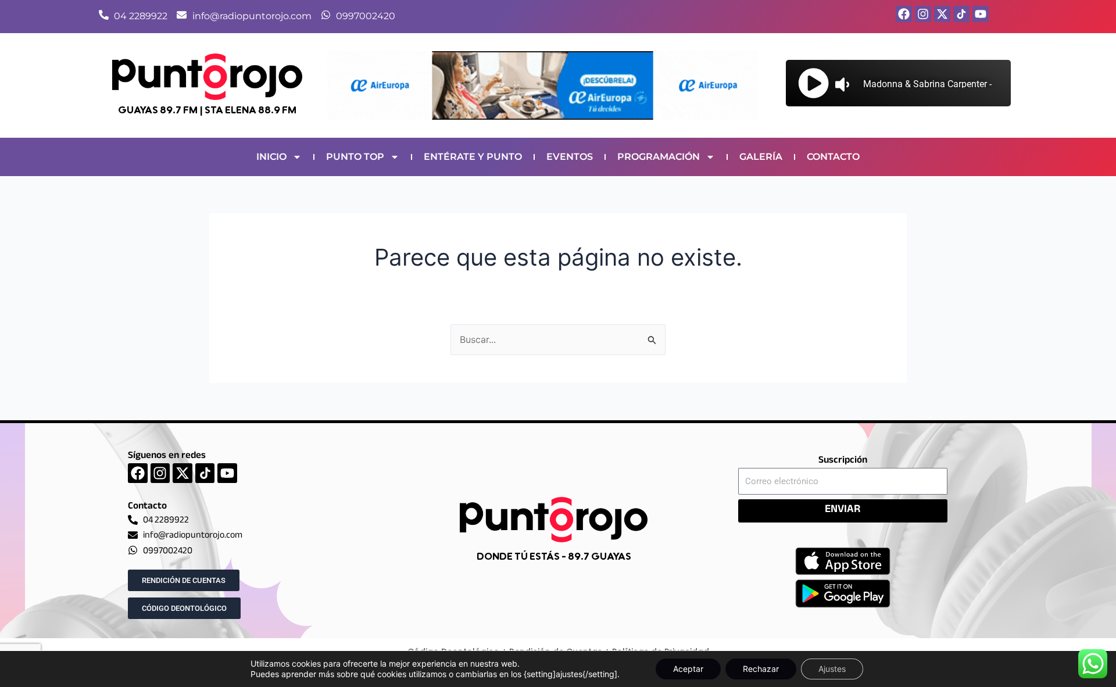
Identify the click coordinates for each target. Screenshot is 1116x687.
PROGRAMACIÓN (658, 156)
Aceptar (688, 669)
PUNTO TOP (355, 156)
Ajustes (832, 669)
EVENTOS (569, 156)
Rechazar (761, 669)
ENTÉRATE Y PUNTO (473, 156)
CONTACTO (833, 156)
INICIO (271, 156)
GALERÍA (760, 156)
